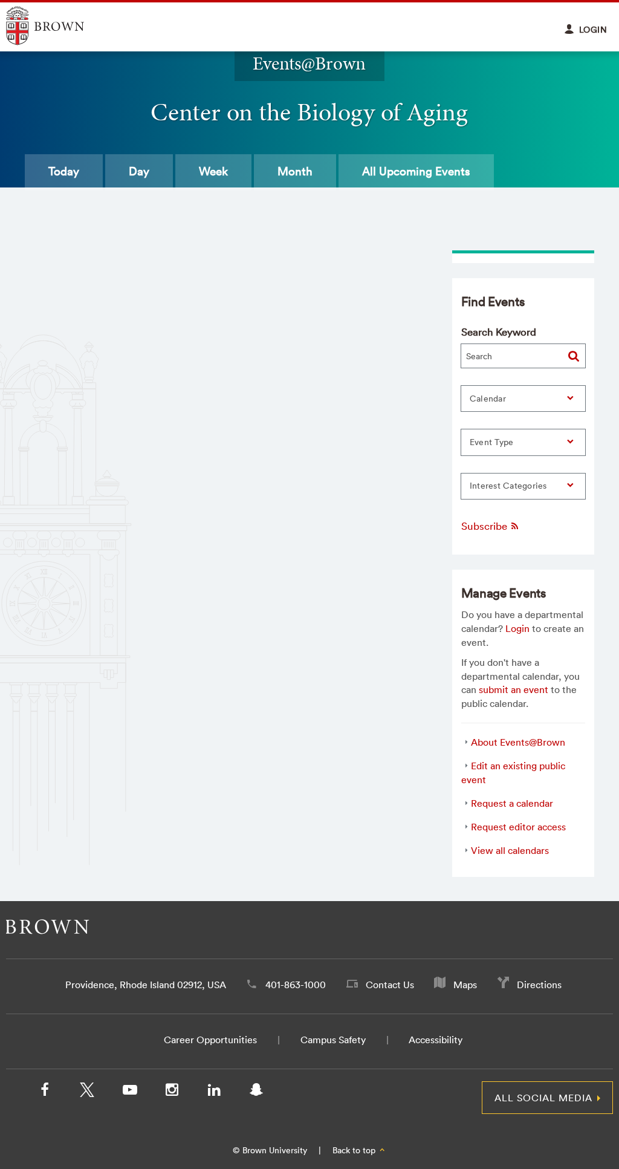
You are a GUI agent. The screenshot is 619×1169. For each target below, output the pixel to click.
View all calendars (510, 850)
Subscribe (485, 525)
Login (517, 628)
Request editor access (518, 827)
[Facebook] (44, 1092)
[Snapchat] (256, 1092)
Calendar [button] (488, 398)
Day (139, 171)
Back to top (355, 1150)
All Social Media (543, 1098)
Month (295, 171)
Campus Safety (333, 1040)
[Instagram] (171, 1092)
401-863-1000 (295, 985)
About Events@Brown (518, 742)
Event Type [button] (492, 442)
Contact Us (390, 985)
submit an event (513, 689)
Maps (465, 985)
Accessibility (435, 1040)
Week (213, 171)
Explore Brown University (59, 25)
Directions (539, 985)
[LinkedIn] (214, 1092)
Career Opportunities (210, 1040)
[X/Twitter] (87, 1092)
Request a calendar (512, 803)
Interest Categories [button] (508, 485)
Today (63, 171)
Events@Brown (309, 63)
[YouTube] (129, 1092)
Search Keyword (498, 331)
